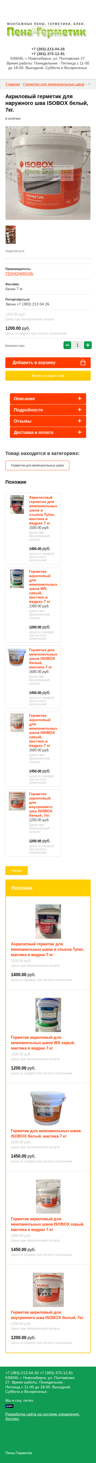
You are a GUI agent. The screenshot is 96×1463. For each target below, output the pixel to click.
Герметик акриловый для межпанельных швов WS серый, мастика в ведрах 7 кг (43, 586)
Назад (16, 870)
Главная (13, 84)
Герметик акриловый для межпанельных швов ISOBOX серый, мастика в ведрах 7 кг (43, 730)
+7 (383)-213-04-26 (48, 49)
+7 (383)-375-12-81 (48, 54)
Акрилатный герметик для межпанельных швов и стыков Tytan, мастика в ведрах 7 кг (47, 949)
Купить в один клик (48, 375)
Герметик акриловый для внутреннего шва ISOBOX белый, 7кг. (41, 804)
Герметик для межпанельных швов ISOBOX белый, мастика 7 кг (43, 658)
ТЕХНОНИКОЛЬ (19, 273)
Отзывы (22, 421)
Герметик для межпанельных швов (53, 84)
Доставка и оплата (33, 432)
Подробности (28, 410)
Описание (24, 398)
